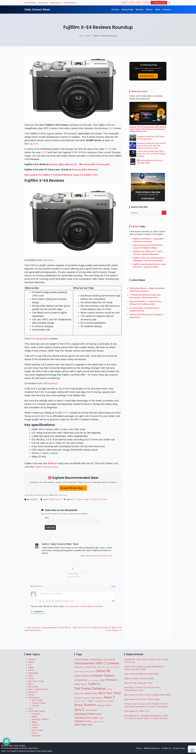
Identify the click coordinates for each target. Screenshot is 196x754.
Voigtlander (36, 735)
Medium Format (91, 693)
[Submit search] (164, 213)
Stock (101, 718)
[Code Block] (62, 601)
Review (104, 499)
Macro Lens (79, 693)
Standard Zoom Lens (86, 717)
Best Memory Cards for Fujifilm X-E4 (78, 174)
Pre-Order (110, 701)
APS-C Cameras (77, 499)
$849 (51, 463)
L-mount (109, 689)
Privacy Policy (179, 748)
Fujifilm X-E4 (95, 499)
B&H (61, 164)
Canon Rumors (30, 3)
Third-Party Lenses (36, 711)
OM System (33, 686)
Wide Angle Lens (83, 724)
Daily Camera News (37, 9)
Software (108, 705)
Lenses (57, 499)
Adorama (70, 164)
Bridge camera (79, 667)
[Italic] (43, 601)
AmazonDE (90, 164)
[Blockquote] (59, 601)
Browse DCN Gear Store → (73, 488)
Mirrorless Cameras (81, 698)
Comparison (80, 680)
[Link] (65, 601)
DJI (29, 665)
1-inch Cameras (81, 659)
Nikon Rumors (56, 3)
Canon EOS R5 (89, 671)
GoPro (31, 670)
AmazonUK (104, 164)
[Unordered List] (56, 601)
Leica (30, 676)
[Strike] (49, 601)
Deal (102, 680)
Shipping (100, 705)
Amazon (53, 164)
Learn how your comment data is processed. (84, 606)
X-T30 (108, 149)
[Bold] (40, 601)
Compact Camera (102, 675)
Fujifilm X (87, 499)
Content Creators (93, 680)
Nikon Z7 (84, 701)
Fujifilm (146, 3)
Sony (132, 3)
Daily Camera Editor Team (103, 556)
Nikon (139, 3)
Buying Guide (127, 9)
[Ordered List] (53, 601)
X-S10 (44, 152)
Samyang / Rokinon (40, 719)
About (139, 748)
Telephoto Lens (82, 721)
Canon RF (103, 671)
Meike (34, 716)
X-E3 (110, 128)
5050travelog (50, 383)
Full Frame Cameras (89, 688)
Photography (33, 697)
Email (47, 518)
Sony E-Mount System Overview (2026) (141, 674)
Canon (124, 3)
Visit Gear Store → (148, 76)
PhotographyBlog (40, 338)
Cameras (32, 659)
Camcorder (101, 667)
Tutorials (35, 706)
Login (113, 586)
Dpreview (48, 260)
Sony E (79, 709)
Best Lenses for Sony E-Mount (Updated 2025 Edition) (147, 695)
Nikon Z (109, 697)
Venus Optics (37, 730)
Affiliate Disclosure (151, 748)
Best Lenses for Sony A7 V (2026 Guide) (141, 699)
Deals (157, 9)
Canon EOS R (78, 671)
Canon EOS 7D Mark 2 (113, 667)
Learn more (63, 495)
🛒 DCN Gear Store (159, 3)
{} (68, 601)
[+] (72, 601)
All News (115, 9)
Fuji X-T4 (33, 143)
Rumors (149, 9)
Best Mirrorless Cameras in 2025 (138, 683)
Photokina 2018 (100, 701)
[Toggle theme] (170, 2)
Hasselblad (33, 673)
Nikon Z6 (77, 701)
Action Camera (109, 660)
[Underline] (46, 601)
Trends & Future (39, 703)
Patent (91, 701)
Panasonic (32, 692)
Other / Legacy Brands (38, 689)
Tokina (35, 727)
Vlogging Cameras (97, 721)
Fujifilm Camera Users (46, 466)
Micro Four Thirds (36, 681)
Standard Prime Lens (88, 714)
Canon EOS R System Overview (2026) (141, 666)
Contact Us (166, 748)
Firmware (167, 9)
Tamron (35, 725)
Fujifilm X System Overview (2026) (139, 678)
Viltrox (34, 733)
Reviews (139, 9)
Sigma (34, 722)
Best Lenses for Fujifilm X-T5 (136, 711)
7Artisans (36, 714)
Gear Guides (37, 700)
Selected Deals (139, 91)
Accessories (96, 659)
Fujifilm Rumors (69, 3)
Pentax (31, 695)
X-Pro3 (66, 412)
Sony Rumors (43, 3)
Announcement (84, 663)
